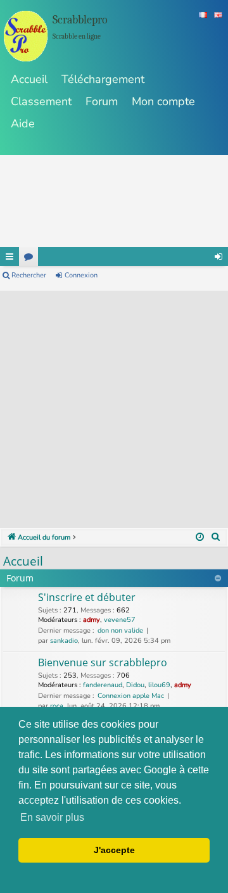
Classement (41, 101)
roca (56, 706)
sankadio (64, 640)
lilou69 (159, 685)
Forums (28, 256)
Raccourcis (9, 256)
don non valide (120, 630)
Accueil (29, 79)
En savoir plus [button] (52, 817)
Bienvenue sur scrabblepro (102, 662)
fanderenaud (102, 685)
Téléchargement (102, 79)
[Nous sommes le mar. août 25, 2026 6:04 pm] (200, 538)
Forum (102, 101)
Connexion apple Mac (131, 695)
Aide (23, 123)
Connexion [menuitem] (218, 256)
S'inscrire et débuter (87, 597)
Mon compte (163, 101)
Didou (135, 685)
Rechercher (28, 275)
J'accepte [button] (114, 850)
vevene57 (120, 619)
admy (91, 619)
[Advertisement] (114, 405)
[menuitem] (216, 538)
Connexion (81, 275)
